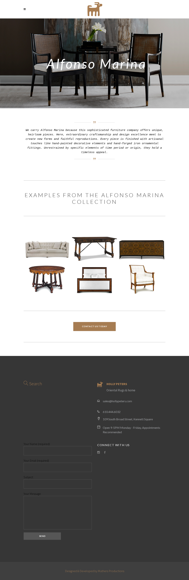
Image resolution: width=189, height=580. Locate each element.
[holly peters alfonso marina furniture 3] (141, 279)
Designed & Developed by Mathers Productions (94, 571)
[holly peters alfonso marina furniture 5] (94, 247)
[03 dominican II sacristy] (47, 279)
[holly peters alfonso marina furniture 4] (47, 247)
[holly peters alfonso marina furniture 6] (141, 247)
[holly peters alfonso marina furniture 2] (94, 279)
